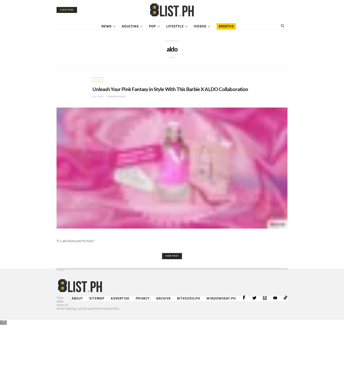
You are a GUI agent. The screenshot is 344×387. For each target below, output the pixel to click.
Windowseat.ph (221, 298)
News (106, 26)
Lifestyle (175, 26)
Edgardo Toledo (116, 96)
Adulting (130, 26)
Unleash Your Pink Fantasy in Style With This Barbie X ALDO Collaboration (170, 89)
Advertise (120, 298)
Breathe (226, 26)
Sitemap (96, 298)
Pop (152, 26)
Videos (200, 26)
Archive (163, 298)
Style (98, 79)
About (77, 298)
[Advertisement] (172, 353)
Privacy (143, 298)
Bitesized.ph (188, 298)
